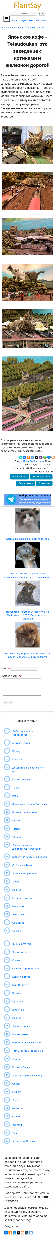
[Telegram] (32, 457)
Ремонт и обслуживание (26, 1042)
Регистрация (19, 20)
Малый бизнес (20, 1034)
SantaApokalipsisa (33, 461)
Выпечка (17, 1108)
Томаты (16, 828)
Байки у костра (21, 976)
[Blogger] (53, 457)
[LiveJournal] (26, 1232)
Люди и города (21, 1026)
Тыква (16, 787)
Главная (7, 27)
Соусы (16, 1083)
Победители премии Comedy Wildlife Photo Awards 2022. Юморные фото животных (27, 615)
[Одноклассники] (28, 457)
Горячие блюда (21, 1067)
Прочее (16, 820)
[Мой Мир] (49, 457)
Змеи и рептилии (22, 943)
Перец (16, 751)
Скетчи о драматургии (25, 968)
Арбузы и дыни (21, 742)
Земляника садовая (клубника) (30, 804)
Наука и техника (22, 898)
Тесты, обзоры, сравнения (27, 1050)
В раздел (18, 27)
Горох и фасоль (21, 779)
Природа (17, 1001)
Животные (18, 1009)
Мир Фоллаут (20, 984)
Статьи (16, 1059)
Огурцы (16, 836)
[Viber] (41, 457)
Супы (15, 1133)
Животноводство (22, 952)
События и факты (22, 865)
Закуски (17, 1124)
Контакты (41, 20)
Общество (18, 922)
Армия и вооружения (24, 873)
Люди (15, 881)
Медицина (18, 906)
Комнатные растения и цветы (29, 856)
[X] (36, 457)
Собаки (16, 930)
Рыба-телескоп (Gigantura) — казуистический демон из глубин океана (27, 575)
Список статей (35, 27)
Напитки (17, 1091)
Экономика (18, 914)
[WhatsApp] (45, 457)
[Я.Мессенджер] (20, 457)
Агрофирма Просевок (25, 1141)
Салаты (16, 1116)
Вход (31, 20)
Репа (15, 795)
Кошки (16, 960)
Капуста (17, 759)
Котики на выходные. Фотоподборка (27, 538)
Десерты (17, 1100)
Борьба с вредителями (25, 812)
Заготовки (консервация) (27, 1075)
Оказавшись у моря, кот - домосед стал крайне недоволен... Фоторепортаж (27, 655)
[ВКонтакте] (24, 457)
